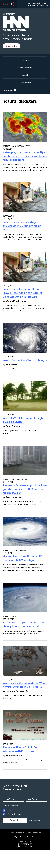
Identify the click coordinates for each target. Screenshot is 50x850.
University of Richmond (38, 5)
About (25, 75)
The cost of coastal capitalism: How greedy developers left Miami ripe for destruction (25, 489)
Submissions (25, 82)
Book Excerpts (25, 67)
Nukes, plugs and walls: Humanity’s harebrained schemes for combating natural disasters (25, 156)
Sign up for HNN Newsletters (25, 837)
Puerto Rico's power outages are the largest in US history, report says (23, 225)
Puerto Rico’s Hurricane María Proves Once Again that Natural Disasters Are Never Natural (22, 293)
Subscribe (11, 45)
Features (25, 60)
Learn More (34, 820)
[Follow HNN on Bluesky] (15, 90)
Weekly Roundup (14, 814)
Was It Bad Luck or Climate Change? (25, 360)
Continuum (11, 811)
